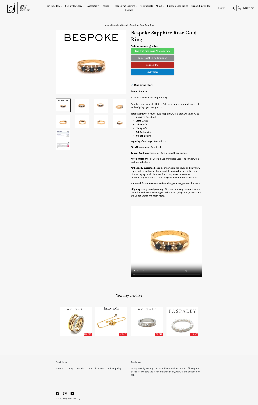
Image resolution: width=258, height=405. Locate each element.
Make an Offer (152, 65)
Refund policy (114, 368)
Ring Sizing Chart (143, 85)
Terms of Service (96, 368)
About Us (60, 368)
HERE (197, 183)
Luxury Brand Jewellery (71, 399)
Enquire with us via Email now (152, 58)
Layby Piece (152, 72)
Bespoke (115, 25)
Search (80, 368)
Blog (71, 368)
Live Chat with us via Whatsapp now (152, 51)
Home (107, 25)
